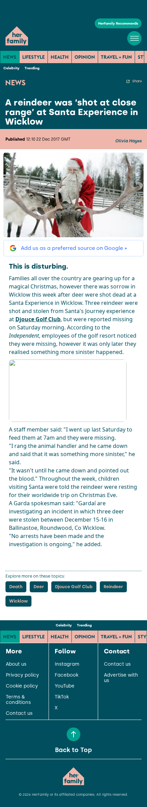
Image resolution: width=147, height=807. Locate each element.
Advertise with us (121, 677)
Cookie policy (22, 686)
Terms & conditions (18, 699)
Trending (32, 68)
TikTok (62, 697)
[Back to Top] (73, 734)
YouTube (65, 686)
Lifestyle (33, 57)
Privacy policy (22, 675)
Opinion (85, 57)
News (9, 57)
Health (60, 57)
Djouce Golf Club (38, 319)
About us (16, 664)
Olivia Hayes (128, 141)
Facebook (66, 675)
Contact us (19, 713)
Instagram (67, 664)
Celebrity (11, 68)
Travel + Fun (116, 57)
